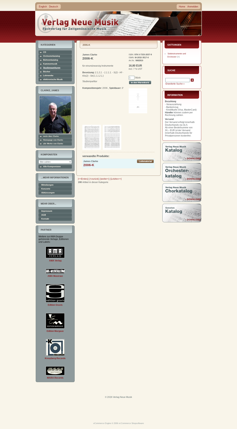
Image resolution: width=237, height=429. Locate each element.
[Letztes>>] (116, 179)
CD (44, 52)
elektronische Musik (53, 79)
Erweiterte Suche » (175, 83)
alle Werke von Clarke (53, 144)
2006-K (88, 165)
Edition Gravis (55, 305)
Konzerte (45, 189)
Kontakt (45, 219)
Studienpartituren (51, 68)
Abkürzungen (48, 193)
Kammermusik (50, 64)
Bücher (46, 72)
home (78, 23)
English (43, 6)
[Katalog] (181, 160)
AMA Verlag (55, 260)
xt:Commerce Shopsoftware (131, 423)
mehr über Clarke (51, 136)
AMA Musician (55, 276)
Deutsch (53, 6)
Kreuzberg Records (55, 358)
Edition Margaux (55, 331)
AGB (43, 215)
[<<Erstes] (83, 179)
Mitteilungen (47, 185)
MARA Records (55, 378)
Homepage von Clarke (53, 140)
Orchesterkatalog (51, 56)
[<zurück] (94, 179)
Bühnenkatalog (50, 60)
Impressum (46, 211)
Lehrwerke (48, 76)
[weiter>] (104, 179)
